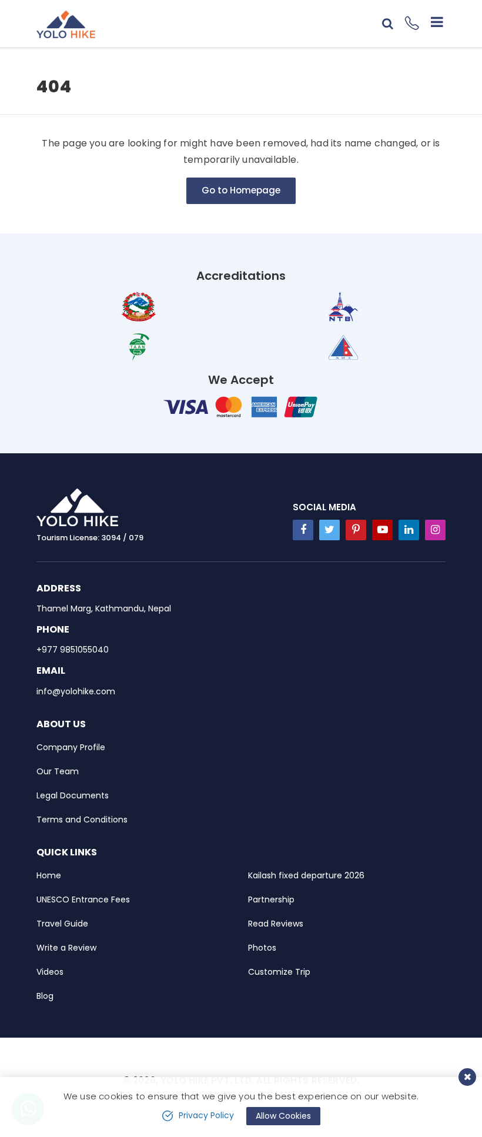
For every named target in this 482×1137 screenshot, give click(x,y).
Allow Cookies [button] (283, 1116)
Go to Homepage (241, 190)
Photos (262, 948)
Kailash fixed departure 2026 (306, 875)
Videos (49, 972)
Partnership (271, 899)
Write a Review (66, 948)
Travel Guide (62, 923)
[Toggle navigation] (432, 23)
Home (48, 875)
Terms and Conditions (82, 819)
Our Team (57, 771)
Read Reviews (275, 923)
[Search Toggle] (387, 23)
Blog (44, 996)
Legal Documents (72, 795)
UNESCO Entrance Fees (83, 899)
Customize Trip (279, 972)
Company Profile (70, 747)
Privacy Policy (206, 1115)
